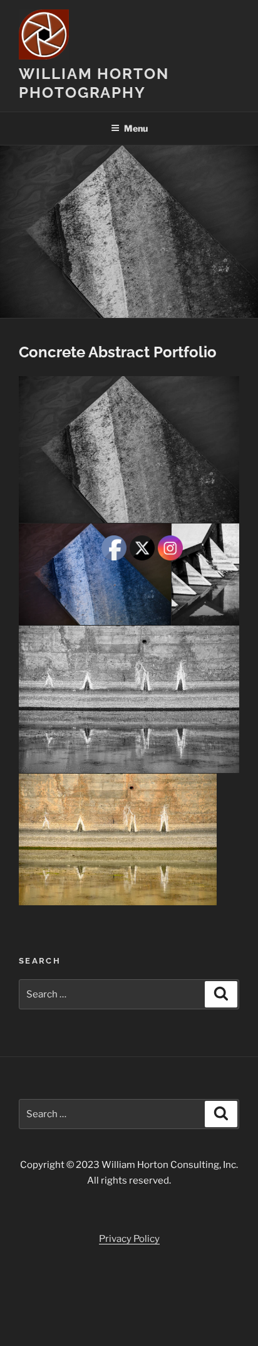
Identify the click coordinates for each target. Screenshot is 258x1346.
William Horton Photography (94, 83)
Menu (136, 128)
